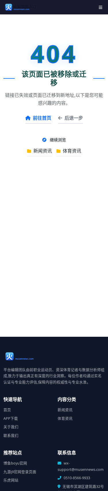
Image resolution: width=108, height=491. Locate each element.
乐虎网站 (10, 480)
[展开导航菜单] (100, 7)
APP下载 (10, 418)
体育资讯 (71, 151)
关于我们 (10, 426)
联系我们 (10, 435)
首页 (7, 409)
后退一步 (74, 118)
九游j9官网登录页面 (19, 471)
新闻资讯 (42, 151)
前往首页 (42, 118)
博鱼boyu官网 (15, 463)
